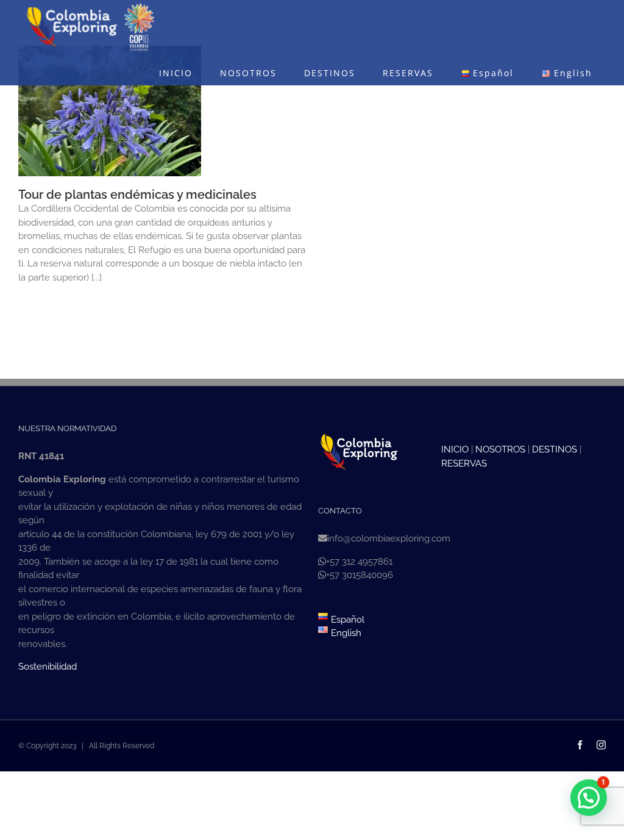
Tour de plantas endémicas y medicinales (87, 89)
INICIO (455, 449)
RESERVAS (464, 463)
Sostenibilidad (47, 666)
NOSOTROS (500, 449)
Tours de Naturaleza (121, 145)
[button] (588, 797)
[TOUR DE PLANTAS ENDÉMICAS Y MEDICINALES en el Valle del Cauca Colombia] (109, 111)
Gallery (132, 89)
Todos (74, 145)
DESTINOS (554, 449)
